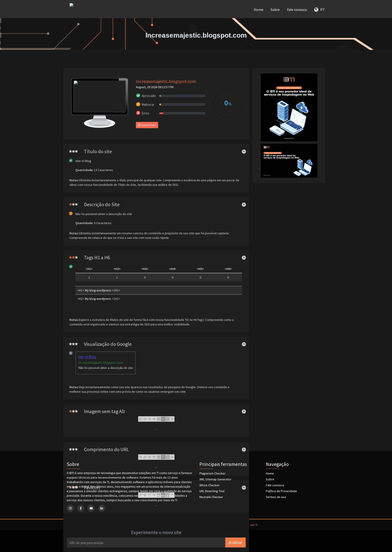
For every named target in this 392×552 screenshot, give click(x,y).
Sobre (275, 9)
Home (258, 9)
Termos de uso (276, 497)
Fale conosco (297, 9)
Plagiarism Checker (212, 473)
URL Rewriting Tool (211, 491)
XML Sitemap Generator (215, 479)
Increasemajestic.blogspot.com (166, 81)
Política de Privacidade (281, 491)
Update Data (148, 125)
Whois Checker (209, 485)
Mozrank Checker (211, 497)
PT (321, 9)
